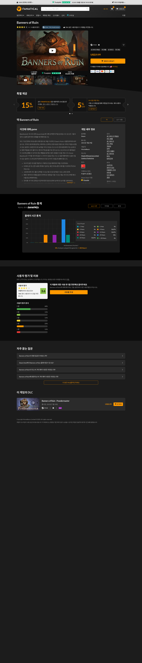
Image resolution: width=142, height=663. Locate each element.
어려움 (107, 206)
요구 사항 (119, 120)
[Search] (87, 9)
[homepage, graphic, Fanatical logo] (27, 8)
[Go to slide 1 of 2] (70, 113)
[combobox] (71, 9)
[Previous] (14, 104)
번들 (37, 15)
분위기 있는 (110, 167)
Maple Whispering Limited (90, 156)
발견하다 (20, 15)
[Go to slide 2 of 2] (72, 113)
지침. (67, 279)
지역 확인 (115, 66)
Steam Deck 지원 (86, 178)
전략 (108, 149)
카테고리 (29, 15)
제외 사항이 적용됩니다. (50, 104)
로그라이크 (110, 49)
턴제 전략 (110, 158)
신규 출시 (56, 15)
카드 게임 (117, 49)
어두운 (109, 172)
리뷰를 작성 (69, 292)
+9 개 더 (88, 173)
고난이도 (110, 165)
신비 (63, 15)
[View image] (25, 80)
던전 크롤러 (110, 151)
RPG (108, 156)
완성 (119, 206)
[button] (25, 2)
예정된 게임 (47, 15)
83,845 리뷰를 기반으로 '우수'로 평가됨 (82, 2)
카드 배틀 (104, 49)
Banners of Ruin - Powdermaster (55, 401)
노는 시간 (94, 206)
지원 (123, 15)
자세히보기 (70, 182)
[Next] (127, 104)
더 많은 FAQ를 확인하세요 (71, 382)
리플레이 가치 (111, 170)
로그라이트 (110, 154)
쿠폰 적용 (41, 108)
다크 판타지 (110, 175)
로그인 (106, 9)
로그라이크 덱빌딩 (95, 49)
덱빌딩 (109, 146)
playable (86, 180)
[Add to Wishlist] (123, 45)
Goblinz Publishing (87, 158)
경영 (108, 177)
